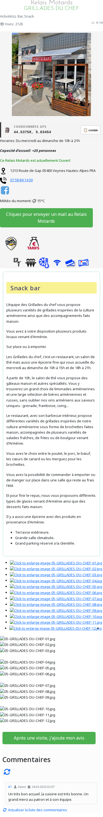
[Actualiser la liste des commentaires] (51, 772)
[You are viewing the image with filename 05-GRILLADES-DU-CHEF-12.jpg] (55, 628)
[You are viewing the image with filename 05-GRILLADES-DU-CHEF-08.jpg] (56, 604)
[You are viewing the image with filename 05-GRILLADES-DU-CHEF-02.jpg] (56, 568)
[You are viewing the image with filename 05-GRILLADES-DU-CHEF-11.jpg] (56, 622)
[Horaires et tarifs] (33, 243)
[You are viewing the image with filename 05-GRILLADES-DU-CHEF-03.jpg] (56, 574)
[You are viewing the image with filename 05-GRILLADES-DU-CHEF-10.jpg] (56, 616)
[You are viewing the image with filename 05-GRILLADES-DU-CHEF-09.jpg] (56, 610)
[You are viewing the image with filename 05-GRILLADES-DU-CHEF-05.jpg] (56, 586)
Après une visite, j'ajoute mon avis (49, 738)
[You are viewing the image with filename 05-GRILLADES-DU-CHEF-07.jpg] (56, 598)
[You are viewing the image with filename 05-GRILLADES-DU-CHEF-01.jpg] (56, 562)
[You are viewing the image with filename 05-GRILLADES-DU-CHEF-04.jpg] (56, 580)
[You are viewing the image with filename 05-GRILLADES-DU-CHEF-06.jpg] (56, 592)
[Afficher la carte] (11, 243)
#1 (10, 787)
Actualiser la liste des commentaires (37, 809)
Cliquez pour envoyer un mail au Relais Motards (46, 217)
